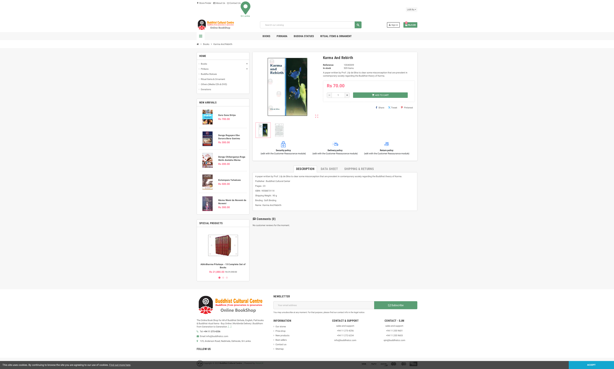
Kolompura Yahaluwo (229, 180)
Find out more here (119, 364)
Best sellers (281, 340)
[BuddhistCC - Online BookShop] (216, 25)
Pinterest (408, 107)
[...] (229, 326)
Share (381, 107)
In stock (327, 68)
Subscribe (397, 305)
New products (282, 335)
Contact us (281, 344)
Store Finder (204, 3)
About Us (220, 3)
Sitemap (280, 349)
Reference (328, 65)
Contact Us (235, 3)
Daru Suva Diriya (227, 115)
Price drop (281, 331)
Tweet (394, 107)
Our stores (281, 326)
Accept (591, 365)
